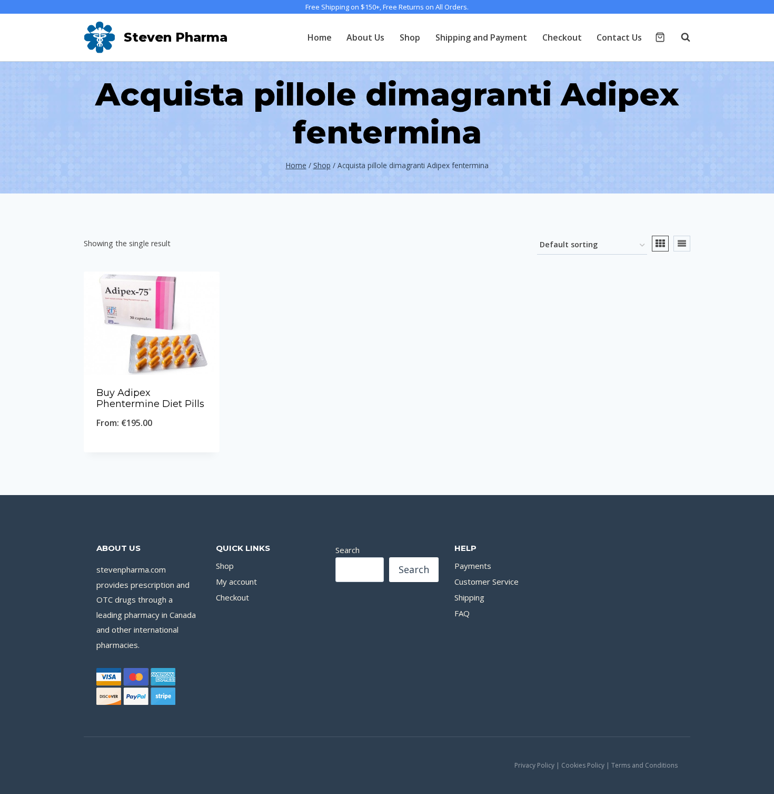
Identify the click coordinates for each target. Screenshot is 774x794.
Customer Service (486, 581)
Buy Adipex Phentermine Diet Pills (150, 398)
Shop (410, 37)
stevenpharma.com (131, 569)
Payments (472, 565)
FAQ (462, 613)
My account (236, 581)
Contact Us (619, 37)
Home (319, 37)
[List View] (681, 243)
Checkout (562, 37)
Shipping (469, 597)
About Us (365, 37)
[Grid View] (660, 243)
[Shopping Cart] (660, 37)
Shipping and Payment (481, 37)
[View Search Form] (680, 37)
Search (347, 550)
